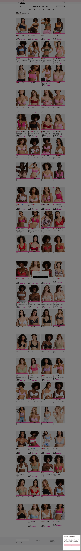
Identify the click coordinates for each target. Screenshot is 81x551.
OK (71, 545)
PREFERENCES (71, 548)
